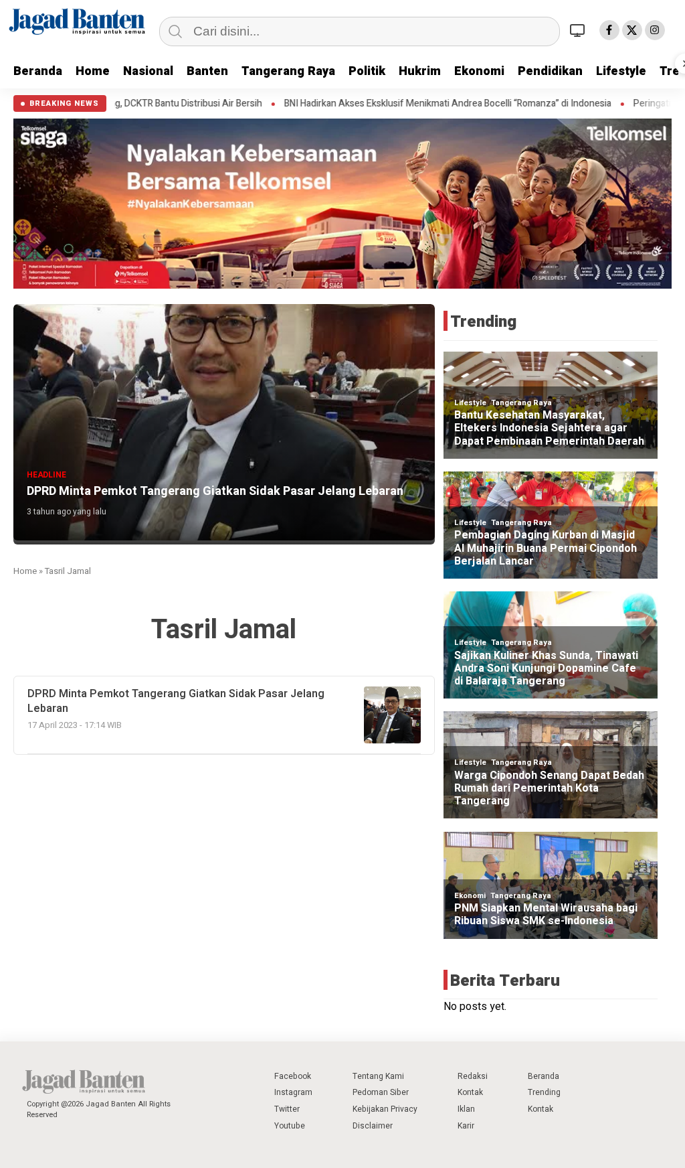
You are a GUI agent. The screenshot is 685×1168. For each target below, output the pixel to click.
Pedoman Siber (381, 1092)
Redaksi (473, 1076)
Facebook (292, 1076)
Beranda (37, 71)
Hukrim (420, 71)
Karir (466, 1126)
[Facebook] (609, 30)
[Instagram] (655, 30)
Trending (544, 1092)
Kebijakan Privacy (385, 1109)
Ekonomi (479, 71)
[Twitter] (632, 30)
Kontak (470, 1092)
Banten (207, 71)
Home (93, 71)
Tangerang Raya (288, 71)
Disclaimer (373, 1126)
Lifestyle (621, 71)
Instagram (293, 1092)
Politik (367, 71)
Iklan (466, 1109)
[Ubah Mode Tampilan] (579, 30)
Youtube (289, 1126)
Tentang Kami (378, 1076)
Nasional (148, 71)
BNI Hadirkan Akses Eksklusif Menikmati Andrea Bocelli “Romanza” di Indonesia (375, 104)
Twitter (287, 1109)
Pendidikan (550, 71)
